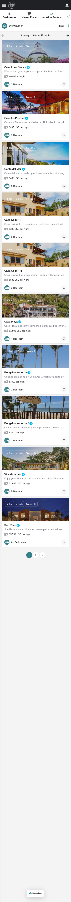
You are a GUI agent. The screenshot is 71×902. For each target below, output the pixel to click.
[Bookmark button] (64, 84)
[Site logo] (12, 5)
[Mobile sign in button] (67, 5)
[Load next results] (68, 35)
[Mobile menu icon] (4, 5)
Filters (60, 25)
